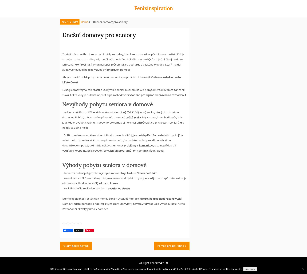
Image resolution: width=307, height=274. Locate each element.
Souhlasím (250, 269)
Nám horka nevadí (77, 246)
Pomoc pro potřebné (170, 246)
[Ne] (303, 269)
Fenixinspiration (153, 8)
